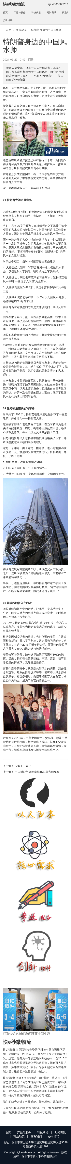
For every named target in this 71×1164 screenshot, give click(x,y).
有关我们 (36, 1136)
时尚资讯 (51, 12)
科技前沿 (36, 12)
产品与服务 (19, 12)
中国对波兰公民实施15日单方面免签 (37, 772)
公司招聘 (7, 20)
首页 (5, 12)
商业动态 (21, 30)
